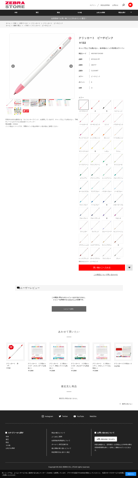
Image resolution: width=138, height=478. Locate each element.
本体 (16, 12)
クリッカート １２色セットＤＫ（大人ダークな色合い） (80, 366)
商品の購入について (58, 433)
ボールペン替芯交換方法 (60, 444)
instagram (49, 416)
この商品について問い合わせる (106, 275)
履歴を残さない (127, 404)
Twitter (65, 416)
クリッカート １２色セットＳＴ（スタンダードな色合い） (37, 366)
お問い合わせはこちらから (106, 439)
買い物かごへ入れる (102, 267)
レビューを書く (69, 309)
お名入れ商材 (101, 12)
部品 (58, 12)
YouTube (80, 416)
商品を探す (121, 12)
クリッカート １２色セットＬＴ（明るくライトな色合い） (58, 366)
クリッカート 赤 (12, 363)
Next (71, 66)
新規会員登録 (105, 5)
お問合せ (115, 5)
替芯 (37, 12)
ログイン (93, 5)
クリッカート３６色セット (123, 363)
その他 (80, 12)
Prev (13, 66)
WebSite (93, 416)
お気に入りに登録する (129, 268)
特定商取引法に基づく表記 (61, 452)
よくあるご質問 (57, 436)
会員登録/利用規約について (61, 440)
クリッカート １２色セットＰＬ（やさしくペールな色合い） (102, 366)
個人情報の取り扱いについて (61, 448)
